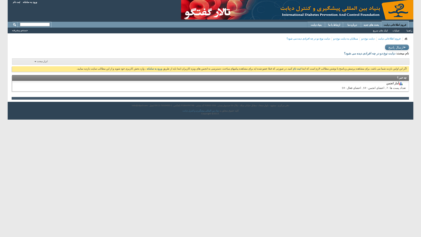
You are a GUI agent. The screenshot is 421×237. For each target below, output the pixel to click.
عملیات (396, 30)
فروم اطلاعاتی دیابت (395, 24)
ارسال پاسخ (397, 47)
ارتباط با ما (334, 24)
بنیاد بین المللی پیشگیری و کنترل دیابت (200, 111)
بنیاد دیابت (316, 24)
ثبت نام (16, 2)
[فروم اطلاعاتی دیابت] (406, 39)
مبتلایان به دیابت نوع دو (345, 39)
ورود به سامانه (30, 2)
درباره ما (352, 24)
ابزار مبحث (42, 61)
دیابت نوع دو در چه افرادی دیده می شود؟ (308, 39)
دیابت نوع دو (368, 39)
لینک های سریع (380, 30)
